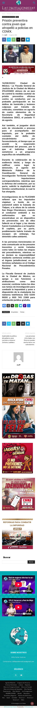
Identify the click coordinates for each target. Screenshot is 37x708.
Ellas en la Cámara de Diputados (13, 689)
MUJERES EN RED (11, 693)
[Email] (18, 40)
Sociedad (14, 698)
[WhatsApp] (14, 40)
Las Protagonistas (27, 691)
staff (5, 35)
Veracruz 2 (30, 698)
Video (22, 700)
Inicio (3, 14)
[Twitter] (9, 40)
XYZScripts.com (28, 707)
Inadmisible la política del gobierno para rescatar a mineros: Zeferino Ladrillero (9, 339)
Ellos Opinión (28, 689)
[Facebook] (4, 40)
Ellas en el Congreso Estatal (11, 687)
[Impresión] (23, 40)
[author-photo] (18, 362)
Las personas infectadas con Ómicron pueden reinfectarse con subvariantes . (29, 340)
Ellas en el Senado (26, 687)
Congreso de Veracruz (23, 683)
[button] (3, 2)
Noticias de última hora (13, 14)
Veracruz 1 (22, 698)
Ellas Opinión (16, 691)
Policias (22, 312)
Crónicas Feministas (11, 685)
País (17, 17)
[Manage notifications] (32, 703)
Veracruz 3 (16, 700)
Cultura (21, 685)
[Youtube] (21, 675)
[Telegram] (28, 40)
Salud (8, 698)
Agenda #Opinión (10, 683)
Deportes (27, 685)
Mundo (20, 693)
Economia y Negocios (10, 695)
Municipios (27, 693)
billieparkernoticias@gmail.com (23, 661)
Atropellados (14, 312)
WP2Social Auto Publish (10, 707)
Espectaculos (7, 691)
